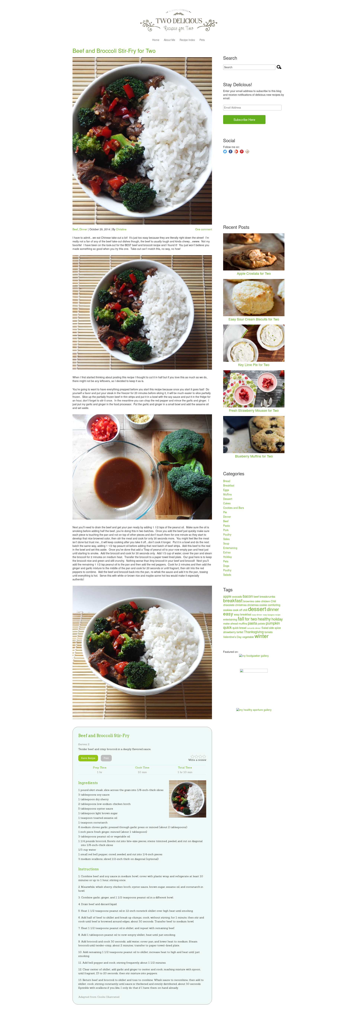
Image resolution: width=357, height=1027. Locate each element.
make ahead (230, 623)
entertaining (230, 619)
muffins (243, 623)
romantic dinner (254, 628)
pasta (252, 623)
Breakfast (228, 485)
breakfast (232, 600)
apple (227, 596)
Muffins (227, 494)
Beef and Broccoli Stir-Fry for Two (114, 50)
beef (256, 596)
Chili (273, 601)
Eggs (226, 490)
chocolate (228, 605)
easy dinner (257, 614)
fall (241, 618)
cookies (227, 610)
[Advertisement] (251, 189)
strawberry (229, 632)
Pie (225, 512)
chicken (265, 601)
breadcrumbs (267, 596)
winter (261, 635)
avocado (237, 596)
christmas (241, 605)
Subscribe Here (244, 119)
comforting (274, 605)
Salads (227, 574)
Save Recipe (88, 758)
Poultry (227, 534)
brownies (248, 601)
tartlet (240, 632)
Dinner (83, 229)
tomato (268, 632)
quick (227, 627)
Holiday (227, 557)
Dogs (226, 565)
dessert (257, 608)
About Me (169, 40)
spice (278, 628)
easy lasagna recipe (271, 614)
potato (261, 623)
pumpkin (273, 623)
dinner (273, 609)
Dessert (227, 499)
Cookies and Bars (233, 508)
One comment (203, 229)
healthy (264, 619)
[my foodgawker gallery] (254, 655)
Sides (226, 539)
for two (251, 619)
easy (228, 613)
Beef (75, 229)
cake (257, 601)
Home (155, 40)
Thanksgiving (254, 631)
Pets (202, 40)
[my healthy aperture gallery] (253, 709)
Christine (121, 229)
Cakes (227, 503)
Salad (264, 628)
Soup (226, 543)
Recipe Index (187, 40)
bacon (248, 596)
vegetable (248, 637)
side (271, 628)
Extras (227, 552)
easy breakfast (242, 614)
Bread (226, 481)
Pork (226, 530)
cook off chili (240, 610)
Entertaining (230, 548)
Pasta (226, 525)
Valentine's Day (232, 637)
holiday (277, 619)
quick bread (239, 628)
